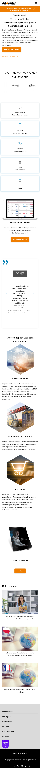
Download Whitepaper (10, 57)
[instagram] (22, 766)
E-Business (20, 489)
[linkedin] (14, 766)
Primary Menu (36, 3)
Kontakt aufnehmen (11, 49)
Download (20, 571)
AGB (6, 760)
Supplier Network (20, 378)
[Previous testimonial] (6, 293)
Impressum (11, 760)
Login (25, 753)
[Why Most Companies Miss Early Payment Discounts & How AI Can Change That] (20, 602)
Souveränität (7, 711)
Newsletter (32, 760)
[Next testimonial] (34, 293)
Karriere (5, 736)
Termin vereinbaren (20, 239)
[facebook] (11, 766)
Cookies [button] (25, 760)
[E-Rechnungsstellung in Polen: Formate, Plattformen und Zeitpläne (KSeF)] (20, 639)
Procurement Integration (20, 436)
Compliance (18, 760)
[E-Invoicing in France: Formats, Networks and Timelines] (20, 675)
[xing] (29, 766)
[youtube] (25, 766)
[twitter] (18, 766)
